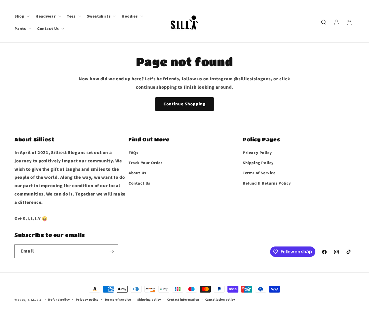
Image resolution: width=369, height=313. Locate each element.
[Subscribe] (111, 251)
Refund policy (59, 299)
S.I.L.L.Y (35, 300)
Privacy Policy (257, 152)
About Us (137, 172)
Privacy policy (87, 299)
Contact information (183, 299)
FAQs (133, 152)
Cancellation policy (220, 299)
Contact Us (139, 183)
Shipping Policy (258, 162)
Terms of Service (259, 172)
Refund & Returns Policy (267, 183)
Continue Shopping (184, 104)
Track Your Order (146, 162)
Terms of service (118, 299)
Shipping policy (149, 299)
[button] (21, 16)
